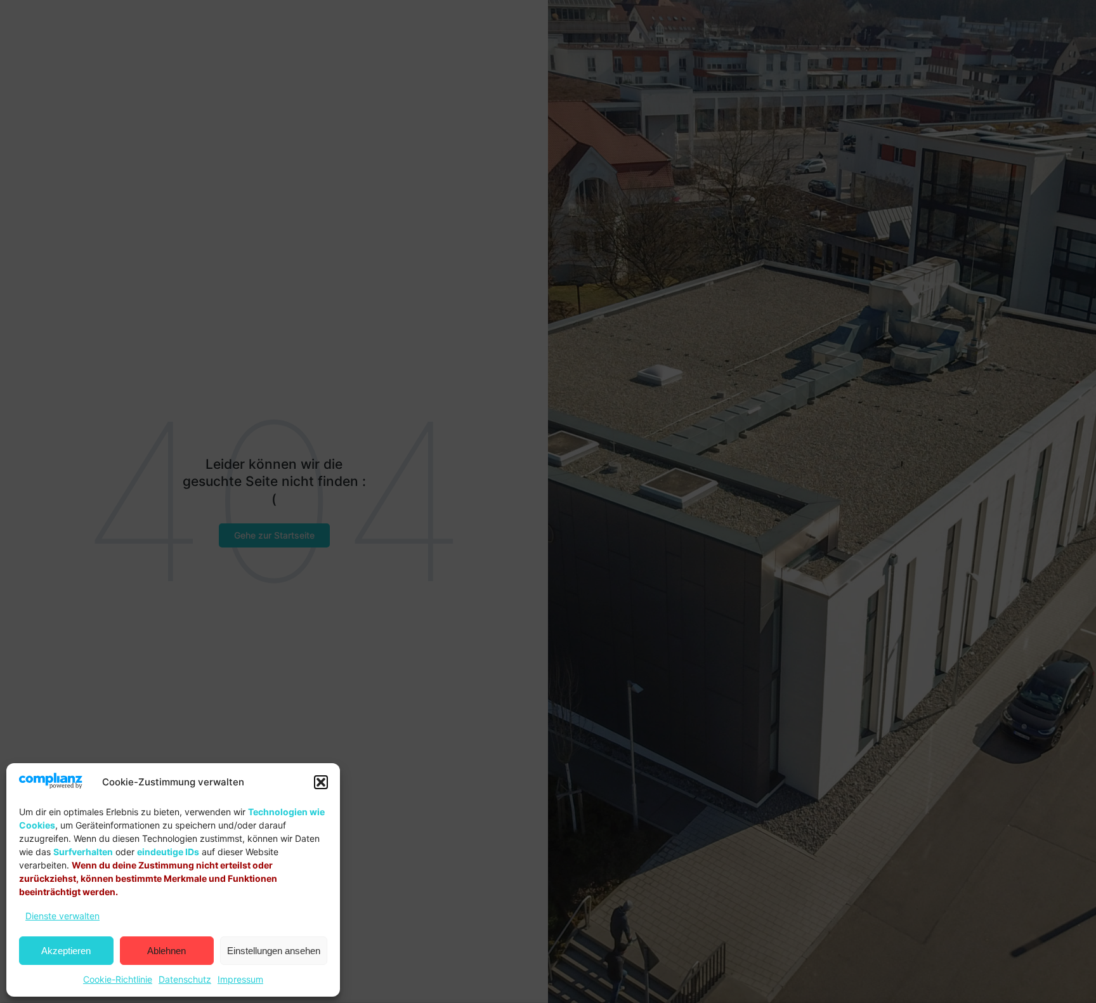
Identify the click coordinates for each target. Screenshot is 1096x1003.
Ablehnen (166, 950)
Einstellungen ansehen (273, 950)
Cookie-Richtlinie (117, 979)
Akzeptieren (66, 950)
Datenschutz (185, 979)
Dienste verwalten (62, 915)
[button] (321, 782)
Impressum (240, 979)
